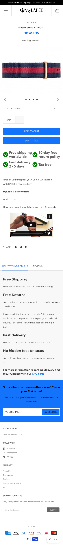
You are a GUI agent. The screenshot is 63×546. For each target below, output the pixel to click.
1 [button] (26, 99)
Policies (6, 479)
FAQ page (38, 373)
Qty (9, 119)
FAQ (5, 487)
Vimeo (10, 457)
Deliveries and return (12, 483)
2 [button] (29, 99)
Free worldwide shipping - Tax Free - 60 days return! (31, 2)
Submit (53, 510)
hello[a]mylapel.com (12, 434)
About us (7, 471)
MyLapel (31, 526)
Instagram (12, 453)
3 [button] (33, 99)
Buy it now (31, 140)
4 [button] (37, 99)
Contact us (8, 475)
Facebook (12, 448)
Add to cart (31, 131)
